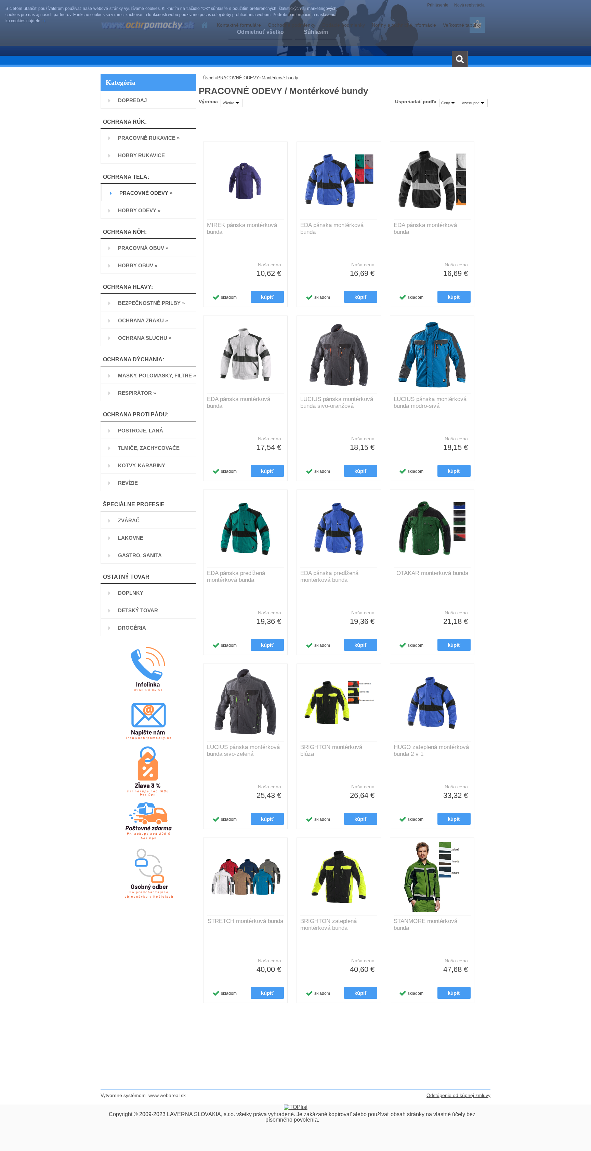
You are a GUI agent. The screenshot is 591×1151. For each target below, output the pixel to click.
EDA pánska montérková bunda (332, 228)
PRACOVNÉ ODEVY (238, 77)
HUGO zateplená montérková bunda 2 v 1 (431, 750)
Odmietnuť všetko (260, 32)
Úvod (208, 77)
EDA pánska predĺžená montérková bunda (236, 576)
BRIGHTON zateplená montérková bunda (328, 924)
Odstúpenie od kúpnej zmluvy (458, 1095)
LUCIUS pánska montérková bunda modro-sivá (430, 402)
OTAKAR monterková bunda (432, 573)
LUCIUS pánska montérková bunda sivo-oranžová (336, 402)
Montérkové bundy (280, 77)
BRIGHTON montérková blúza (331, 750)
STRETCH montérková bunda (245, 921)
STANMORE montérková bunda (425, 924)
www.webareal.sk (167, 1095)
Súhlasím (316, 32)
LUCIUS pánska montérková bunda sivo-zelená (243, 750)
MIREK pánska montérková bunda (242, 228)
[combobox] (448, 103)
